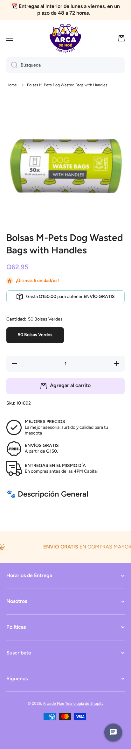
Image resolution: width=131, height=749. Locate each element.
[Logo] (65, 38)
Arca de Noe (53, 703)
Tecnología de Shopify (84, 703)
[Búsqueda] (11, 65)
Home (11, 85)
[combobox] (65, 65)
